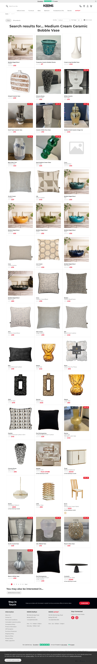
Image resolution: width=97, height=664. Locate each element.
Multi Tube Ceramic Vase (15, 130)
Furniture (31, 10)
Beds (39, 10)
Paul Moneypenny (45, 434)
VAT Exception (9, 629)
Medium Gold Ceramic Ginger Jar (73, 130)
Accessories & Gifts (58, 10)
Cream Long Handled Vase (71, 62)
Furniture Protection (11, 631)
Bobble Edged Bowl (13, 63)
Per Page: (74, 20)
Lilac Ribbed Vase (41, 543)
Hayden (16, 434)
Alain (11, 400)
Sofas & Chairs (21, 10)
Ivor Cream (39, 264)
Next (26, 584)
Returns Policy (9, 636)
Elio (70, 332)
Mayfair (39, 469)
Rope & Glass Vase (69, 543)
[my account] (88, 6)
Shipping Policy (9, 633)
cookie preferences (75, 656)
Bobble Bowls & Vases (14, 592)
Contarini (69, 577)
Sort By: (55, 20)
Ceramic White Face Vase (43, 130)
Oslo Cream (40, 332)
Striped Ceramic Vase (14, 96)
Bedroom (47, 10)
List (91, 20)
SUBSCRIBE (84, 603)
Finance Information (11, 626)
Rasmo (70, 435)
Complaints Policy (10, 624)
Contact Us (8, 617)
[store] (84, 6)
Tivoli (69, 469)
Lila (40, 197)
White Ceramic (68, 96)
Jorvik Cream (12, 197)
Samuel (39, 400)
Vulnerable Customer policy (13, 622)
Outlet (77, 10)
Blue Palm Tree (12, 163)
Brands (69, 10)
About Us (7, 615)
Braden (70, 298)
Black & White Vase (13, 576)
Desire (13, 504)
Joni (14, 332)
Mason (39, 366)
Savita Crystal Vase (13, 543)
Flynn (70, 366)
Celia (39, 504)
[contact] (81, 6)
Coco (67, 163)
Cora (12, 264)
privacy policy (30, 656)
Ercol (71, 505)
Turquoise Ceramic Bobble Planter (46, 62)
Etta (15, 366)
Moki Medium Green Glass (43, 163)
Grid (86, 20)
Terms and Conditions (11, 619)
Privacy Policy (9, 638)
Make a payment (10, 640)
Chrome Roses (40, 96)
